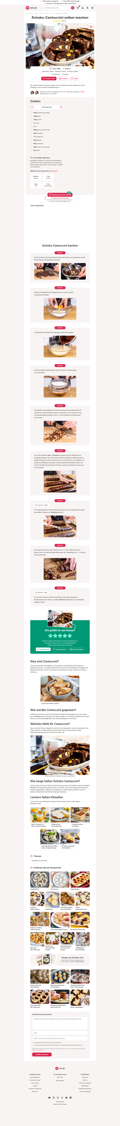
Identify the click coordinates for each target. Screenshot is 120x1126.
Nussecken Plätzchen (78, 929)
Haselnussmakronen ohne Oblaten (57, 986)
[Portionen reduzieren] (32, 107)
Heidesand (49, 909)
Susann (64, 92)
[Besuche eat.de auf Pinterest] (66, 1097)
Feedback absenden (42, 1054)
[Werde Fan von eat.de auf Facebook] (70, 1097)
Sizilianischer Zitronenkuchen (56, 825)
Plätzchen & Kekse (44, 13)
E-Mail (61, 1077)
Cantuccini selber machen (50, 703)
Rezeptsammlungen (35, 1080)
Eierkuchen (35, 1091)
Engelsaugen (75, 889)
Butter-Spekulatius (77, 1007)
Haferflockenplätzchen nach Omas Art (58, 1006)
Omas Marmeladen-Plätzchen (35, 1006)
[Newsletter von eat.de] (60, 960)
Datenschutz (40, 1050)
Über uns (85, 1080)
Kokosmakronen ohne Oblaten (35, 986)
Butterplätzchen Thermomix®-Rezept (65, 948)
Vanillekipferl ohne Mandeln (80, 949)
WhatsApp (61, 1080)
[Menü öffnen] (92, 8)
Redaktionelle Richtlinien (85, 1088)
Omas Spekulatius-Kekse (58, 929)
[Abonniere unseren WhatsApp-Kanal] (58, 1097)
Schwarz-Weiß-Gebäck (34, 908)
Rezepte (30, 13)
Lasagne (35, 1086)
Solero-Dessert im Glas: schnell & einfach (38, 825)
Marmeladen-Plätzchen (35, 949)
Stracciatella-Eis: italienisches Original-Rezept (49, 847)
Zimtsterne (54, 889)
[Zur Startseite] (31, 8)
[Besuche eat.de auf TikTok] (62, 1097)
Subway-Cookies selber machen (36, 928)
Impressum (85, 1077)
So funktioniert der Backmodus (60, 198)
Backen (36, 13)
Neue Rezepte (35, 1083)
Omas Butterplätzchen (81, 908)
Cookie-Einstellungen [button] (85, 1091)
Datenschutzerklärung (85, 1083)
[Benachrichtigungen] (82, 8)
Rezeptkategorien (35, 1077)
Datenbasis (53, 171)
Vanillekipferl (34, 889)
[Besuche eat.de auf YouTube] (49, 1097)
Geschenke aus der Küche (39, 860)
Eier (36, 126)
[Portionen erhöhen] (61, 107)
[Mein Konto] (87, 8)
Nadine (82, 92)
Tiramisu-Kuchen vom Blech (77, 825)
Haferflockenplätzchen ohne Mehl (66, 908)
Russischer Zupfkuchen (35, 1088)
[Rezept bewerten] (60, 635)
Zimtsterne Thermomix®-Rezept (50, 948)
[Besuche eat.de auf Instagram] (53, 1097)
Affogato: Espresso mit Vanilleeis (68, 847)
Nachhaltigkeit (85, 1086)
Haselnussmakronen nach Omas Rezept (77, 986)
